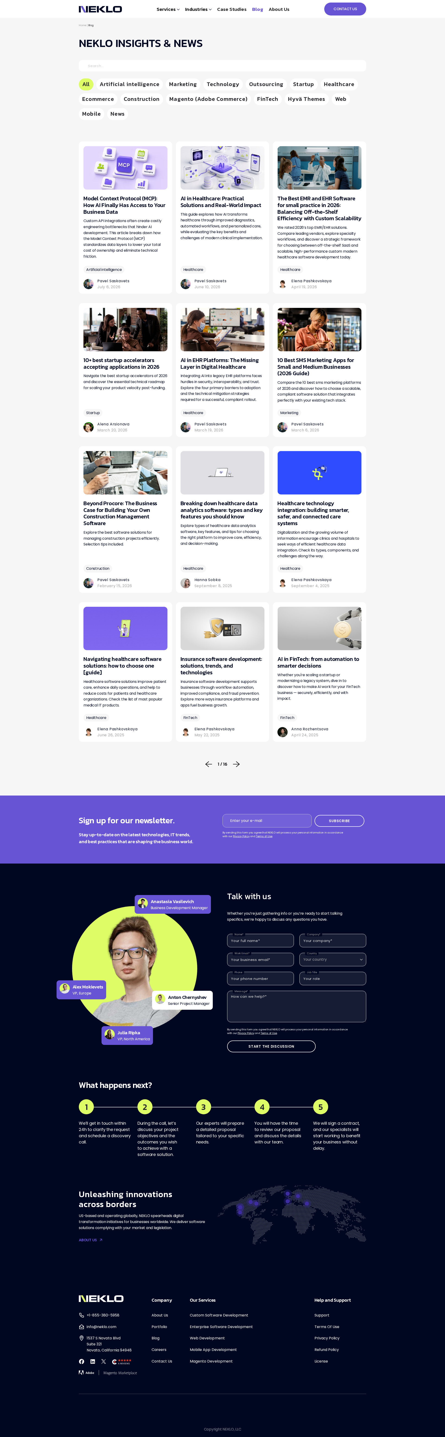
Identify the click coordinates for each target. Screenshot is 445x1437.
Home (82, 25)
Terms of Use (264, 836)
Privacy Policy (241, 836)
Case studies (232, 9)
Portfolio (159, 1326)
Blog (257, 9)
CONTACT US (345, 9)
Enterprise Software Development (221, 1326)
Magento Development (211, 1361)
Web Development (207, 1338)
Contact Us (162, 1361)
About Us (160, 1315)
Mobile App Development (213, 1349)
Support (322, 1315)
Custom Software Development (219, 1315)
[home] (100, 9)
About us (279, 9)
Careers (159, 1349)
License (321, 1361)
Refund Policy (327, 1349)
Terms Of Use (327, 1326)
